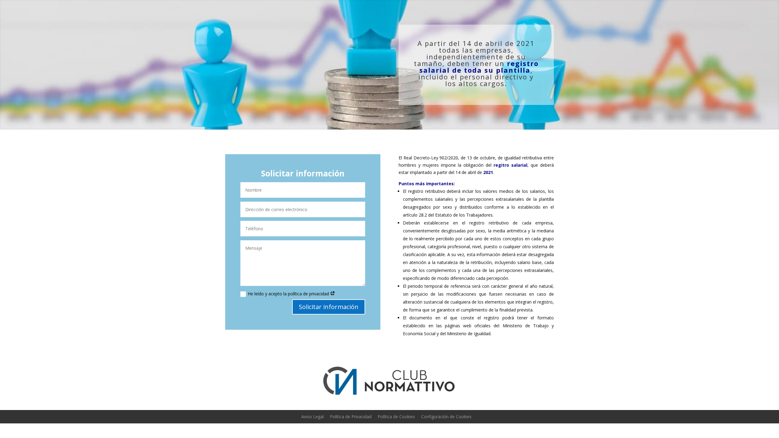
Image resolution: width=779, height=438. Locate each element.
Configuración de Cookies (446, 416)
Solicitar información (328, 307)
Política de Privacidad (351, 416)
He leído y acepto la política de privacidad (289, 294)
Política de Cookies (396, 416)
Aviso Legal (312, 416)
